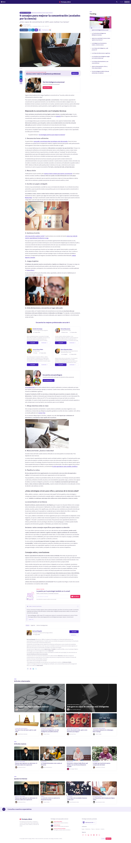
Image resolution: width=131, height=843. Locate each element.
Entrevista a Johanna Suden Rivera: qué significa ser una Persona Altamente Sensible (77, 764)
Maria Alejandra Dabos (66, 349)
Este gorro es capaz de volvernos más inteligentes (88, 706)
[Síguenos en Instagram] (91, 835)
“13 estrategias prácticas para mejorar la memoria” (51, 135)
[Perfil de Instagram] (30, 669)
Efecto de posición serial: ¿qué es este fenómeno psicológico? (77, 731)
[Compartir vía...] (21, 83)
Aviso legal (51, 838)
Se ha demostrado (30, 387)
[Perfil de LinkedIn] (33, 669)
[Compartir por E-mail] (21, 80)
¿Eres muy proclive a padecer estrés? (35, 236)
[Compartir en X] (21, 74)
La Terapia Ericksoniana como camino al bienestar (51, 764)
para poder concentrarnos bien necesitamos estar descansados (51, 141)
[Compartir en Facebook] (21, 72)
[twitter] (29, 30)
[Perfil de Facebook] (28, 669)
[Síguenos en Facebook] (83, 835)
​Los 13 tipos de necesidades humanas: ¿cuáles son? (77, 799)
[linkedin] (32, 30)
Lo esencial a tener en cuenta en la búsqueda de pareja (50, 799)
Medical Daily (28, 198)
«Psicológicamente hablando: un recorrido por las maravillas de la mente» (44, 662)
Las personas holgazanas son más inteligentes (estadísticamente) (50, 731)
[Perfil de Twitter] (36, 669)
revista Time (42, 413)
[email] (36, 30)
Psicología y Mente (38, 652)
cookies (60, 838)
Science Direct (30, 270)
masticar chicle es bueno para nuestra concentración (58, 173)
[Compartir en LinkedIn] (21, 77)
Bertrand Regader (27, 25)
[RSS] (99, 835)
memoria (58, 116)
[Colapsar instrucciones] (78, 606)
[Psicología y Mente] (65, 2)
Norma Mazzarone (65, 329)
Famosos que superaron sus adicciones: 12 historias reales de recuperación (26, 764)
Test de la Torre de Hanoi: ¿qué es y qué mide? (25, 731)
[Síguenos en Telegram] (97, 835)
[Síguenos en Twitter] (86, 835)
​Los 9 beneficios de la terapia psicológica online (104, 799)
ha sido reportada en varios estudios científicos (64, 466)
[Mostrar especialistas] (3, 809)
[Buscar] (116, 2)
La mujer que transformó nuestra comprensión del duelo (101, 764)
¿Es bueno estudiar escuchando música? (32, 706)
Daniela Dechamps (37, 329)
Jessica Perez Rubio (38, 349)
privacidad (56, 838)
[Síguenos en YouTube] (94, 835)
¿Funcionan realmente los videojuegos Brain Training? (103, 731)
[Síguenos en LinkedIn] (88, 835)
